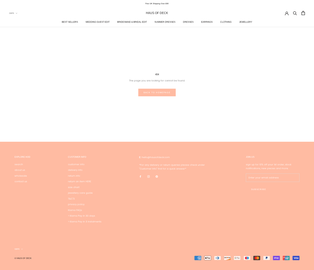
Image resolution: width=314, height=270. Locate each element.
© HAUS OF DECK (23, 258)
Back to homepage (157, 92)
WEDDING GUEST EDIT (98, 22)
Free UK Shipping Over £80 (157, 4)
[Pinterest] (157, 176)
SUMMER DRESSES (164, 22)
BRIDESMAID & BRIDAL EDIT (132, 22)
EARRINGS (207, 22)
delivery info (75, 170)
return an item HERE (79, 181)
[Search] (295, 13)
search (19, 164)
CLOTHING (226, 22)
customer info (76, 164)
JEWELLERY (245, 22)
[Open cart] (303, 13)
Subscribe (258, 189)
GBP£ (11, 13)
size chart (73, 187)
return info (74, 176)
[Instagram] (148, 176)
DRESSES (188, 22)
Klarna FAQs (75, 210)
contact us (21, 181)
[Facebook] (140, 176)
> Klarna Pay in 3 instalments (84, 221)
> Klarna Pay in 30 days (81, 215)
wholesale (21, 176)
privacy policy (76, 204)
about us (20, 170)
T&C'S (71, 198)
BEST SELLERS (70, 22)
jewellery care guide (80, 193)
